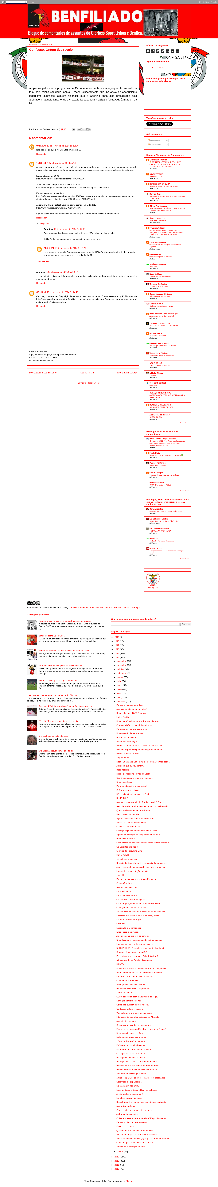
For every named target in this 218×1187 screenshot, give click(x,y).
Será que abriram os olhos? (129, 1001)
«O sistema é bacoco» (126, 859)
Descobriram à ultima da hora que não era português (141, 1102)
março (120, 697)
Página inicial (87, 372)
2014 (117, 657)
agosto (120, 677)
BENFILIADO (157, 68)
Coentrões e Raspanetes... (129, 1082)
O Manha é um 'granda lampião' (131, 952)
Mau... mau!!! (122, 855)
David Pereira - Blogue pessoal (162, 439)
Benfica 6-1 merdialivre (157, 220)
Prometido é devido (125, 838)
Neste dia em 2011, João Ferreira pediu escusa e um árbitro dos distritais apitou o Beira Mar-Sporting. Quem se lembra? (167, 443)
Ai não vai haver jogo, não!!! (129, 1094)
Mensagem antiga (127, 372)
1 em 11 (120, 875)
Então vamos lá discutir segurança (132, 988)
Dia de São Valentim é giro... (129, 919)
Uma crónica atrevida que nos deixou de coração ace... (142, 968)
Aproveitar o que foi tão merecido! (161, 316)
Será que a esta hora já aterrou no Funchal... (137, 1061)
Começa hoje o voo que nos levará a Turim (136, 830)
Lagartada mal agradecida (128, 928)
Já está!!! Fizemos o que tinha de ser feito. (59, 721)
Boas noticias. (122, 770)
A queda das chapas (126, 1021)
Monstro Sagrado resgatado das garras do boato (139, 749)
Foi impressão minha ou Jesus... (131, 1057)
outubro (121, 669)
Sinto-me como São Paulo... (52, 636)
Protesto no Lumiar (125, 1126)
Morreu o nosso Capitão (127, 753)
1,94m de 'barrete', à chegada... (131, 1041)
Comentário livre (124, 883)
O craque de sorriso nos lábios (130, 1053)
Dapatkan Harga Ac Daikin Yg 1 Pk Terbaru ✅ (166, 455)
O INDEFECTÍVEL (156, 174)
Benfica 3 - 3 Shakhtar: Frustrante (161, 541)
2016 (117, 649)
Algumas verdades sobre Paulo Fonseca (135, 818)
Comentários (155, 145)
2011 (117, 1165)
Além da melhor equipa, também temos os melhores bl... (143, 806)
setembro (121, 673)
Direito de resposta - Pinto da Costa (133, 774)
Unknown (41, 146)
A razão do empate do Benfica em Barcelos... (137, 1134)
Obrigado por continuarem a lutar (161, 306)
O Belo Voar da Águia (158, 206)
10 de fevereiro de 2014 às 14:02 (69, 229)
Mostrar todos (184, 423)
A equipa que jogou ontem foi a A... (132, 709)
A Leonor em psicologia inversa (131, 1073)
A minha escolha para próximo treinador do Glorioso (52, 695)
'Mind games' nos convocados (130, 984)
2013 (117, 1157)
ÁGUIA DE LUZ (155, 363)
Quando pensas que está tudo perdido (134, 1130)
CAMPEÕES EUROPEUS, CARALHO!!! (163, 326)
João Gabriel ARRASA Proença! (160, 296)
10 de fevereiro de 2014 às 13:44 (63, 163)
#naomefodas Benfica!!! (159, 324)
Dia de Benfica (155, 333)
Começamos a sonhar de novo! (131, 907)
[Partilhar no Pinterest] (89, 129)
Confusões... (122, 923)
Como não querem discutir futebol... (133, 1005)
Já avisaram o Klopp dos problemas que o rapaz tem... (142, 867)
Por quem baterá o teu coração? (131, 786)
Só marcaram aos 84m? (127, 1086)
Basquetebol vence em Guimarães (161, 355)
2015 (117, 653)
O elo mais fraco (124, 782)
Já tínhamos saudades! (157, 336)
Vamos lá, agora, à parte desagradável (134, 1013)
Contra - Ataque (156, 473)
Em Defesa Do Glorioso (159, 529)
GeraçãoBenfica (156, 509)
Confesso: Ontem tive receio (129, 1009)
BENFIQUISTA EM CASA (159, 184)
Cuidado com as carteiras (128, 826)
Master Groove (155, 549)
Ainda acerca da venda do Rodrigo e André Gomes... (141, 802)
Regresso (153, 266)
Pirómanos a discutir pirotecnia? (131, 1045)
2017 (117, 645)
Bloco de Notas (155, 274)
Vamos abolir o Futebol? (158, 465)
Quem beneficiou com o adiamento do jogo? (137, 997)
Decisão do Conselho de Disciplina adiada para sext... (141, 863)
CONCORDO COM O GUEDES (161, 407)
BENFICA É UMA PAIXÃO (160, 405)
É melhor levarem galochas (129, 1098)
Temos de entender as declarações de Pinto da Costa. (64, 650)
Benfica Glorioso (156, 194)
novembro (122, 665)
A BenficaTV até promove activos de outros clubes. (140, 745)
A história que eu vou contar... (130, 766)
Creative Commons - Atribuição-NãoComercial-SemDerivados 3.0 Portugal (105, 607)
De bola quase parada (126, 895)
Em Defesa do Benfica (158, 519)
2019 (117, 637)
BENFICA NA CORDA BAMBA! (160, 531)
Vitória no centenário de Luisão (131, 822)
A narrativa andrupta (126, 1106)
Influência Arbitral (156, 228)
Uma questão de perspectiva (129, 733)
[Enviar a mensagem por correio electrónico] (73, 129)
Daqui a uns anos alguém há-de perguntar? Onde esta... (143, 762)
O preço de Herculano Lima (129, 851)
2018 (117, 641)
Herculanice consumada (127, 814)
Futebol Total (154, 453)
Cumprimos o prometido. (128, 980)
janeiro (120, 1151)
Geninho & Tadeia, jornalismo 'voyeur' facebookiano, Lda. (66, 706)
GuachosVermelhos (157, 218)
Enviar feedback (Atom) (89, 383)
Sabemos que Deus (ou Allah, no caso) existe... (138, 915)
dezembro (122, 661)
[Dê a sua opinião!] (81, 129)
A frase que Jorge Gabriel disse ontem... (135, 960)
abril (119, 693)
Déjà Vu (120, 964)
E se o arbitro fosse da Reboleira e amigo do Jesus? (141, 1029)
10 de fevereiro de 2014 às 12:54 (62, 146)
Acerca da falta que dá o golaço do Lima (58, 680)
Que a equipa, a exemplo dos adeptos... (135, 1110)
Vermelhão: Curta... (156, 176)
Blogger (129, 1181)
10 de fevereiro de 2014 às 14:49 (62, 292)
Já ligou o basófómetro (127, 1114)
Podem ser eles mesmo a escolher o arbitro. (137, 1069)
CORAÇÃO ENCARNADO (160, 393)
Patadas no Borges (157, 463)
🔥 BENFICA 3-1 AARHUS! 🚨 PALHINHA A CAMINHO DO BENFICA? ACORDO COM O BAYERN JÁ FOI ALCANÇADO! (165, 164)
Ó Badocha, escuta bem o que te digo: (57, 751)
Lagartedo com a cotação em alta (132, 871)
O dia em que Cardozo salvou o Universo (135, 1142)
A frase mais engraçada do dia (130, 1146)
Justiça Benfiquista (157, 242)
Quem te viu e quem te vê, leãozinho (133, 810)
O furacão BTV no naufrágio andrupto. (134, 725)
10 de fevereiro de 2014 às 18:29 (70, 248)
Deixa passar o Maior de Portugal (163, 314)
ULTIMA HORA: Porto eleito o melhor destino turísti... (141, 948)
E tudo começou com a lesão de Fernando (136, 879)
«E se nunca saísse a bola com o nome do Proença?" (141, 911)
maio (119, 689)
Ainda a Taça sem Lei (126, 887)
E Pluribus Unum (156, 304)
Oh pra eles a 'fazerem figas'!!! (130, 899)
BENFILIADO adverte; (126, 737)
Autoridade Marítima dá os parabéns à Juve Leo (139, 972)
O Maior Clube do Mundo (159, 343)
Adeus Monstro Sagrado (127, 741)
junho (120, 685)
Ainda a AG (153, 385)
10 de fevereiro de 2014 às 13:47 (62, 272)
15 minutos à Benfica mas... (159, 286)
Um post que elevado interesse (53, 736)
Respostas (44, 224)
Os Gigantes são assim (127, 847)
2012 (117, 1161)
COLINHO (41, 292)
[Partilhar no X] (84, 129)
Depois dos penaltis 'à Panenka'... (132, 713)
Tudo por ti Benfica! (157, 383)
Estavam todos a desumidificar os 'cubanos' (136, 1090)
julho (119, 681)
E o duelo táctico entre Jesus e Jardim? (134, 976)
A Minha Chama (156, 373)
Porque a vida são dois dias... (130, 705)
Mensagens (155, 140)
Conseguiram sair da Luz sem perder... (134, 1025)
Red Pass (153, 539)
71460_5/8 (41, 163)
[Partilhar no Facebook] (87, 129)
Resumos (152, 375)
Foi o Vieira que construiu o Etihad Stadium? (137, 956)
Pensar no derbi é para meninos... (132, 1122)
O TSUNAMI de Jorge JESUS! (160, 485)
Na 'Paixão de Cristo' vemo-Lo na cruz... (135, 1049)
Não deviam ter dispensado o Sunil (132, 794)
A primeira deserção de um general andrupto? (138, 834)
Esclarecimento (123, 891)
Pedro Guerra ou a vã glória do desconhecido (60, 665)
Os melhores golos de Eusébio (160, 257)
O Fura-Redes (155, 254)
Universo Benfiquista (158, 284)
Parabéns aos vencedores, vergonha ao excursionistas (65, 621)
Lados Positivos (123, 717)
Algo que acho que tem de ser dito (132, 936)
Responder (41, 154)
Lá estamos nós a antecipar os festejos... (135, 944)
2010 (117, 1169)
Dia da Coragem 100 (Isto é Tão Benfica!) (164, 521)
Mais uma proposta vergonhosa (131, 1037)
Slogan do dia (122, 757)
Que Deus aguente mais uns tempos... (134, 778)
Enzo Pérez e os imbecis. (128, 932)
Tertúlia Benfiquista (157, 264)
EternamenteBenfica (158, 160)
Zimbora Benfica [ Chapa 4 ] (159, 365)
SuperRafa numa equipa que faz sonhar (163, 186)
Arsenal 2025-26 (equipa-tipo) (160, 276)
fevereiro (121, 701)
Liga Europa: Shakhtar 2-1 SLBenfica (162, 346)
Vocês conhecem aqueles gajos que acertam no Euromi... (143, 1138)
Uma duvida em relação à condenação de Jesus (139, 940)
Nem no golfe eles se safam (129, 1033)
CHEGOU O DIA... (156, 417)
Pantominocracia (156, 483)
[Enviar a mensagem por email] (78, 129)
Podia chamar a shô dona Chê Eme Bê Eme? (137, 1065)
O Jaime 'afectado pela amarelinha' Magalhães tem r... (142, 1118)
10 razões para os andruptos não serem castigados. (141, 1078)
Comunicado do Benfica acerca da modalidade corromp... (143, 842)
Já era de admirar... (125, 992)
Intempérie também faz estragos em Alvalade (137, 1017)
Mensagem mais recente (43, 372)
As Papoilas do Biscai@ (159, 415)
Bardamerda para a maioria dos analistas (164, 475)
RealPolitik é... (123, 798)
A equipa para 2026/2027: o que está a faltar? (165, 511)
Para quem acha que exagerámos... (133, 729)
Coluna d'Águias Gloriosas (160, 294)
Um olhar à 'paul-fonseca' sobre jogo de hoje (137, 721)
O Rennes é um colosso (127, 790)
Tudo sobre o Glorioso (158, 353)
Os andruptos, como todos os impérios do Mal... (138, 903)
